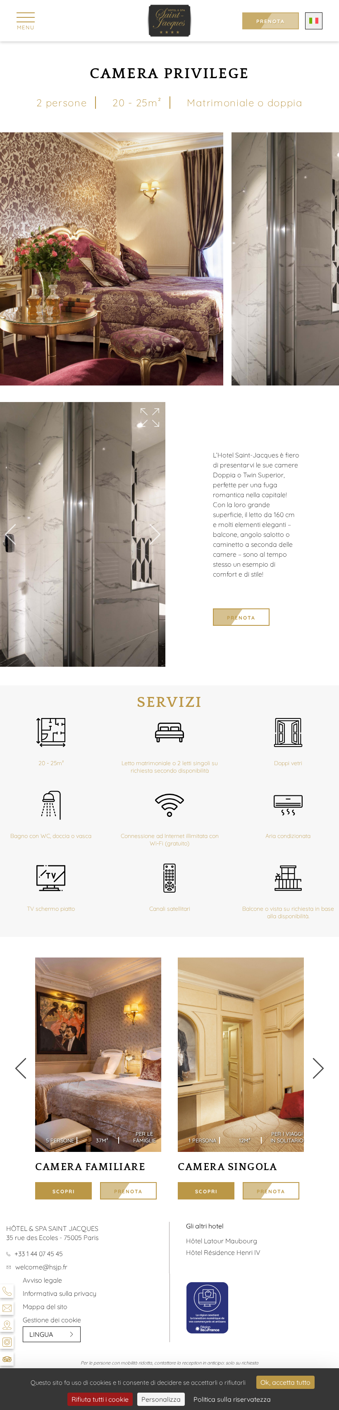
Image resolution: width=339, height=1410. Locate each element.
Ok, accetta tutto (285, 1382)
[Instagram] (7, 1342)
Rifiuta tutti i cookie (100, 1399)
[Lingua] (313, 20)
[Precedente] (10, 535)
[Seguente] (155, 535)
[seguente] (20, 1069)
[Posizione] (7, 1325)
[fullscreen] (150, 418)
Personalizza (161, 1399)
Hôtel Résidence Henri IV (223, 1252)
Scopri (64, 1191)
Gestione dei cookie (52, 1320)
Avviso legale (42, 1280)
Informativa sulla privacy (59, 1293)
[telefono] (7, 1291)
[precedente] (318, 1069)
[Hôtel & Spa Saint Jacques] (169, 20)
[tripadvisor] (7, 1359)
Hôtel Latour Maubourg (221, 1241)
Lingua (41, 1334)
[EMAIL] (7, 1308)
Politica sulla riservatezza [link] (232, 1399)
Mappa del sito (45, 1306)
